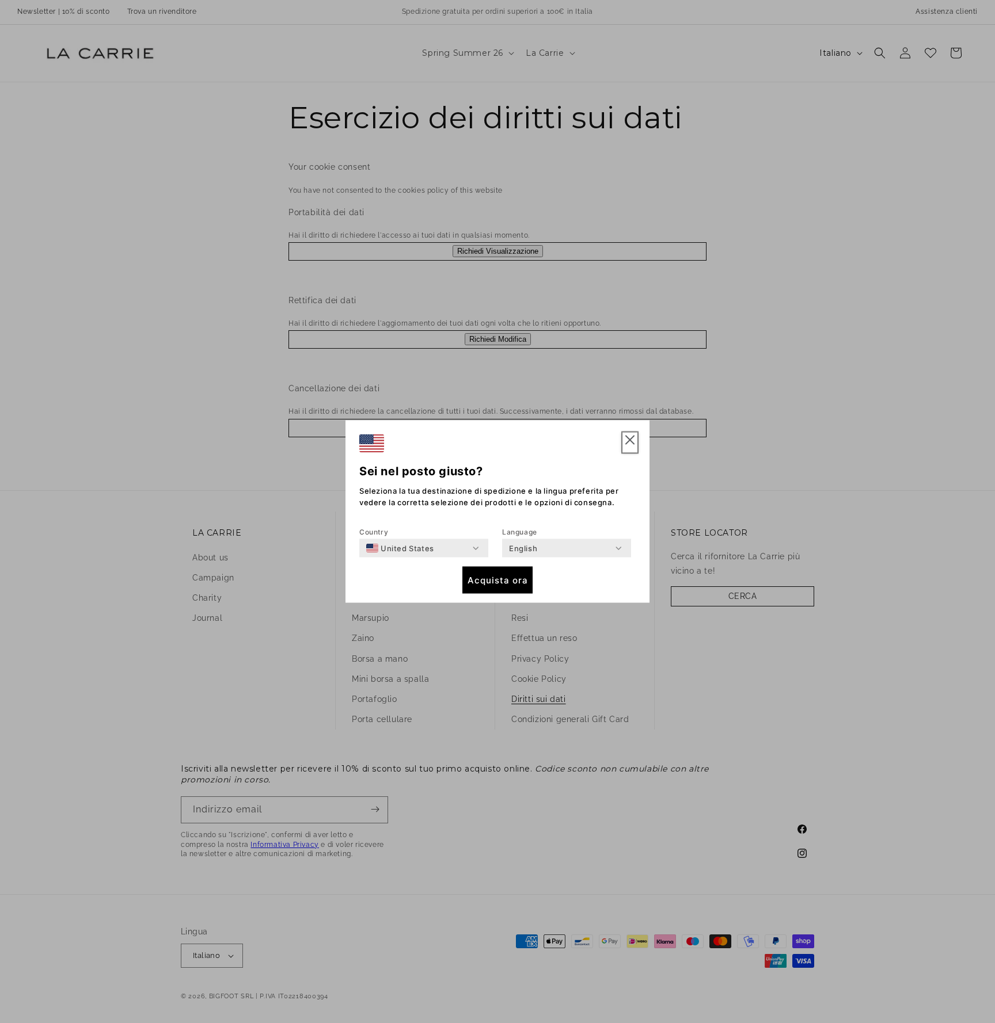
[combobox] (400, 548)
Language (519, 532)
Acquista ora (498, 579)
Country (373, 532)
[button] (630, 442)
